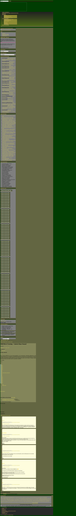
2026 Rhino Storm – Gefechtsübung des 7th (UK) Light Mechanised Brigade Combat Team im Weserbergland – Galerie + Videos (8, 92)
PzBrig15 (3, 420)
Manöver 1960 (7, 347)
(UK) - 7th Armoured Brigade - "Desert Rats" (11, 499)
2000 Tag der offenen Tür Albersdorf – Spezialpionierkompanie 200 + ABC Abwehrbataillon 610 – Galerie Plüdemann (9, 59)
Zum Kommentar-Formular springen (5, 415)
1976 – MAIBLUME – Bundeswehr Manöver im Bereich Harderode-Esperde (9, 160)
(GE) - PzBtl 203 (40, 498)
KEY (4, 21)
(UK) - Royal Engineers (36, 501)
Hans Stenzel (3, 350)
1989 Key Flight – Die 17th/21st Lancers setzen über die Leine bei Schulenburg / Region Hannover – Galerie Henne (8, 79)
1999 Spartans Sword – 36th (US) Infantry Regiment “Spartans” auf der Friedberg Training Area (8, 130)
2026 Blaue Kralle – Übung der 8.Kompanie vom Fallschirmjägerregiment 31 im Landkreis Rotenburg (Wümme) (8, 111)
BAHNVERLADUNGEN (7, 16)
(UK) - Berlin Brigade (9, 501)
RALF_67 (3, 463)
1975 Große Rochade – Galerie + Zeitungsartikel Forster (9, 66)
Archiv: (1, 338)
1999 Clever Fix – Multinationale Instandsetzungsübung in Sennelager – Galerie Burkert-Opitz (8, 62)
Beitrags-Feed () (5, 34)
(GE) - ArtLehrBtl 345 (38, 497)
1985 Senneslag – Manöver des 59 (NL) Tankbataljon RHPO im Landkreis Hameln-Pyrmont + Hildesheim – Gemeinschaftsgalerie (8, 138)
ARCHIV (5, 15)
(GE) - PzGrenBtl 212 (48, 498)
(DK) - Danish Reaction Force (17, 497)
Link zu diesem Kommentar (16, 422)
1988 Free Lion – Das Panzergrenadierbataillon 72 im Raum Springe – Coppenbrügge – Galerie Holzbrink (8, 69)
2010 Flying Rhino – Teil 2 (4, 340)
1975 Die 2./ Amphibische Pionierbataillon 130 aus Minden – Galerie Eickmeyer (8, 64)
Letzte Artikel (4, 385)
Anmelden (3, 33)
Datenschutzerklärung (5, 511)
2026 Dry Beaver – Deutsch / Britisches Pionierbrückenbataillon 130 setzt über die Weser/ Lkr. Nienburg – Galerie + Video (8, 76)
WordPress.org (4, 35)
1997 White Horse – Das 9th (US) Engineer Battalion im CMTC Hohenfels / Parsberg (9, 152)
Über (3, 384)
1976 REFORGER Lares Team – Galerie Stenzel (8, 399)
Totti (2, 482)
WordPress (5, 514)
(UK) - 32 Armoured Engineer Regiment (36, 500)
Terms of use (4, 510)
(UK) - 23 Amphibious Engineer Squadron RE (43, 499)
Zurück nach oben (4, 513)
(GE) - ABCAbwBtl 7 (34, 497)
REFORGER (6, 23)
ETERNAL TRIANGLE (7, 20)
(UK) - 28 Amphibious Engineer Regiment (14, 500)
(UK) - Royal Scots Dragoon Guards (43, 501)
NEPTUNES (6, 22)
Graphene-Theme (10, 514)
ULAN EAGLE (6, 24)
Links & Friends (4, 507)
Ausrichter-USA (2, 347)
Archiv (3, 508)
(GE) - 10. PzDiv (30, 497)
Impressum (3, 512)
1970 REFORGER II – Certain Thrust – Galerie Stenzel (8, 400)
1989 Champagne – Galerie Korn (8, 97)
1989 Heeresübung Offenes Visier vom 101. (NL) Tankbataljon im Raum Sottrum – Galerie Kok (8, 86)
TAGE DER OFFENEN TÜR (8, 17)
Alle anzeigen (13, 397)
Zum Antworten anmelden (5, 423)
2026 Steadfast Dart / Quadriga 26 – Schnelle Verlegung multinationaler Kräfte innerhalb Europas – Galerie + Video (8, 155)
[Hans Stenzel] (2, 389)
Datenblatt (35, 503)
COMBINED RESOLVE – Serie (8, 19)
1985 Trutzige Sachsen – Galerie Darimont (7, 81)
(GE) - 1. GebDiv (22, 497)
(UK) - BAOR (5, 501)
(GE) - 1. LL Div (26, 497)
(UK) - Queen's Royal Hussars (28, 501)
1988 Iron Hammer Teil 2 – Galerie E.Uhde (6, 341)
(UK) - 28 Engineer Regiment (25, 500)
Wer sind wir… (4, 509)
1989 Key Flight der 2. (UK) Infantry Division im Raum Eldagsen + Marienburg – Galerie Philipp (9, 84)
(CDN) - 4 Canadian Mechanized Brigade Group (7, 497)
